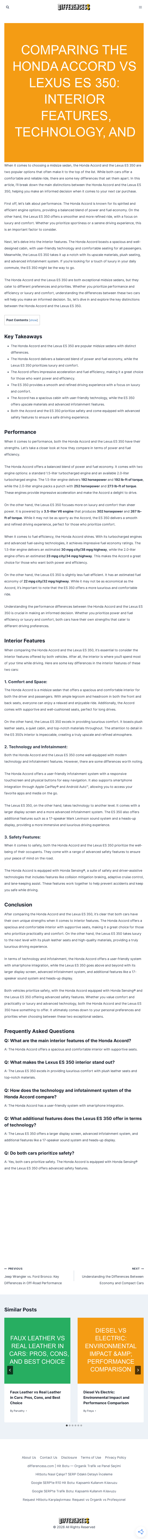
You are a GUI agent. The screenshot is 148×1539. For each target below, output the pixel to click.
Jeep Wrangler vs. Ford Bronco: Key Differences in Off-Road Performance (33, 1276)
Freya (90, 1410)
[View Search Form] (7, 7)
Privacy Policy (115, 1457)
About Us (29, 1457)
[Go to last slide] (10, 1370)
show (33, 320)
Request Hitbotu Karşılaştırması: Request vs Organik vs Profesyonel (74, 1500)
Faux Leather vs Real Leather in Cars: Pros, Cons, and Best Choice (35, 1397)
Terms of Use (91, 1457)
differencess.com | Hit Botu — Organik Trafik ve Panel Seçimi (74, 1466)
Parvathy (19, 1410)
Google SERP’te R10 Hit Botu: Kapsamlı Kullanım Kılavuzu (74, 1483)
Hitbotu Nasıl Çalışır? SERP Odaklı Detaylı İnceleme (74, 1474)
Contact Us (48, 1457)
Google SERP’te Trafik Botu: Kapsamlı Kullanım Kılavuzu (74, 1491)
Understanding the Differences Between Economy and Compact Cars (113, 1276)
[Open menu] (140, 7)
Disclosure (69, 1457)
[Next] (138, 1370)
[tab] (67, 1425)
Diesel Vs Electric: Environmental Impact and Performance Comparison (106, 1397)
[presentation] (37, 1351)
